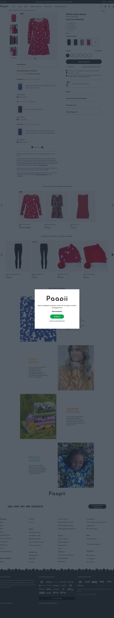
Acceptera (57, 316)
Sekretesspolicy (57, 311)
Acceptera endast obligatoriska (57, 321)
